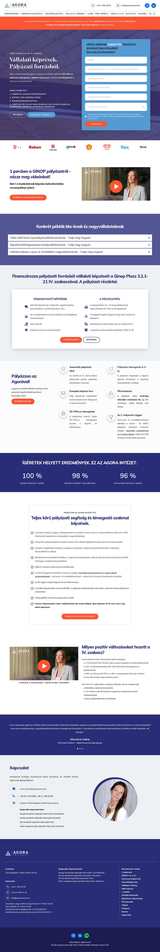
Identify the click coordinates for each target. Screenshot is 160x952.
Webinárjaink (11, 14)
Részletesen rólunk (131, 869)
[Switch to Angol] (154, 13)
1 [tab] (77, 748)
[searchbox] (116, 106)
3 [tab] (82, 748)
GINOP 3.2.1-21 (117, 14)
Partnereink (127, 902)
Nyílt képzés (101, 14)
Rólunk (142, 14)
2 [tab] (80, 748)
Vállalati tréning (75, 14)
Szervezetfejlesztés (31, 14)
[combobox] (116, 107)
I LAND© (126, 892)
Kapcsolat (131, 14)
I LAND (90, 14)
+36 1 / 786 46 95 (45, 796)
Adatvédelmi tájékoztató (80, 942)
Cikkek (125, 905)
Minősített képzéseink (132, 898)
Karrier (125, 911)
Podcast (126, 908)
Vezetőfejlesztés (53, 14)
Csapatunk (127, 872)
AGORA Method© (130, 895)
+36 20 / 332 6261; (28, 796)
